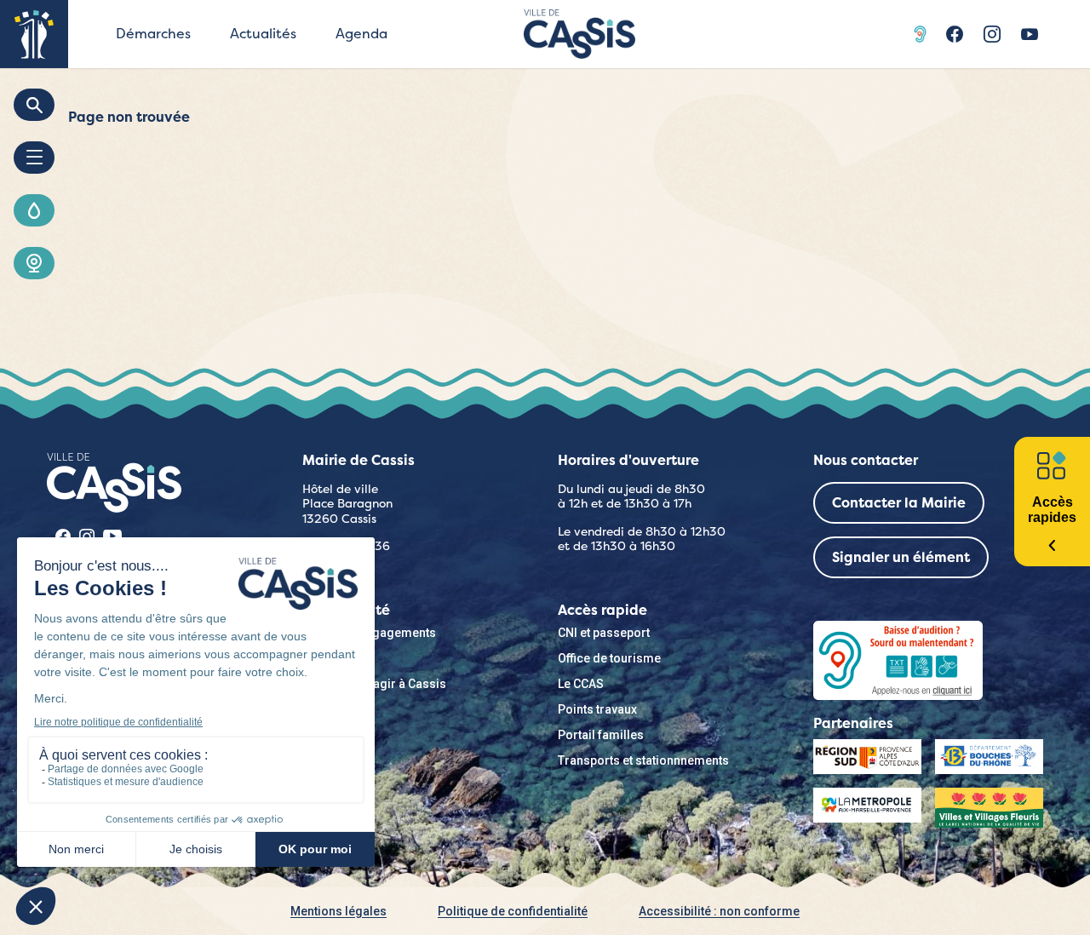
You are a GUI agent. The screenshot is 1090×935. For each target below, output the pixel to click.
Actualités (263, 34)
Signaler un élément (901, 557)
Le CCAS (581, 684)
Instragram (992, 34)
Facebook (954, 34)
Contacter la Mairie (899, 503)
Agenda (361, 34)
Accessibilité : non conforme (719, 911)
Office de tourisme (609, 658)
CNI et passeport (604, 633)
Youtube (1029, 34)
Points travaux (597, 709)
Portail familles (601, 735)
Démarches (153, 34)
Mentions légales (338, 911)
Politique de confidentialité (513, 911)
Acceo (922, 34)
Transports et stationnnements (643, 760)
